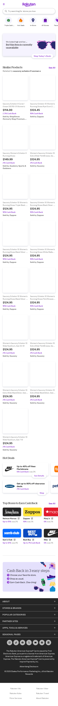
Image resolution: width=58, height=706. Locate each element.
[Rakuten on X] (29, 642)
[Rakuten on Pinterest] (42, 642)
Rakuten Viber (42, 688)
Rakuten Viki (15, 688)
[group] (15, 97)
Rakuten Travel (42, 693)
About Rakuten (42, 698)
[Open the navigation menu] (4, 4)
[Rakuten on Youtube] (35, 642)
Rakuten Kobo (15, 693)
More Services (16, 698)
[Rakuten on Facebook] (22, 642)
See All (52, 67)
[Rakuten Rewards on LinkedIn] (48, 642)
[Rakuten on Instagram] (9, 642)
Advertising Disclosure (29, 666)
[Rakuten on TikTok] (16, 642)
